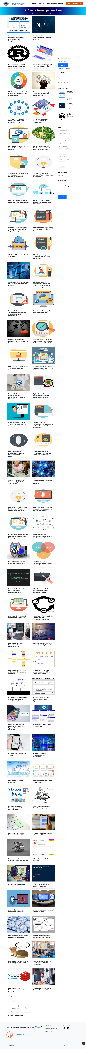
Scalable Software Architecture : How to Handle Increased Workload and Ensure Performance (18, 313)
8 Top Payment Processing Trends (17, 754)
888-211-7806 (48, 1031)
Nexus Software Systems (17, 3)
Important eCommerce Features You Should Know (17, 834)
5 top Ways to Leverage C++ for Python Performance (43, 311)
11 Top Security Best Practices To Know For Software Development (18, 368)
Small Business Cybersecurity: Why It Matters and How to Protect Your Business (18, 175)
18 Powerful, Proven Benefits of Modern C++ (42, 725)
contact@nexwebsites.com (52, 1028)
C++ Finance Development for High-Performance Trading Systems (43, 37)
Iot (59, 153)
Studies (48, 3)
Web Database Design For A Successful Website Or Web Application (42, 202)
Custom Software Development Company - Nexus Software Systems (36, 13)
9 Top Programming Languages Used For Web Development (41, 256)
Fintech (60, 149)
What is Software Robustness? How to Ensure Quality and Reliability (18, 536)
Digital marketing (62, 140)
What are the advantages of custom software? (42, 781)
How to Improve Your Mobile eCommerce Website (42, 834)
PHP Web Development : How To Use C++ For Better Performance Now (42, 120)
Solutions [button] (41, 3)
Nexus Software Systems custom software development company (27, 1045)
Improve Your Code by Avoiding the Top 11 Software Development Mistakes (42, 453)
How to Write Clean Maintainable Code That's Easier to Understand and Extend (16, 454)
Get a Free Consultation (74, 3)
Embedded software (63, 146)
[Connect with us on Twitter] (64, 1028)
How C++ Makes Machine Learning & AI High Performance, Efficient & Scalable (16, 396)
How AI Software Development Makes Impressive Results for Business (43, 481)
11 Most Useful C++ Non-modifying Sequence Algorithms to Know (41, 699)
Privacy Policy (62, 1046)
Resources (54, 3)
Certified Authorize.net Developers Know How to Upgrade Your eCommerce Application (17, 727)
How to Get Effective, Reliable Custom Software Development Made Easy (43, 617)
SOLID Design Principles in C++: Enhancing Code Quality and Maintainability (18, 93)
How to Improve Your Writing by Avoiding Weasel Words (18, 962)
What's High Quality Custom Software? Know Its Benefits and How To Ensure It (42, 509)
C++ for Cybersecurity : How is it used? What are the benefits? (18, 147)
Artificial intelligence (63, 130)
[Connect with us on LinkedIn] (68, 1028)
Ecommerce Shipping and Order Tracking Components (42, 807)
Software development (64, 79)
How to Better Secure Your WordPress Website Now (17, 562)
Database (60, 136)
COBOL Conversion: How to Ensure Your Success (42, 885)
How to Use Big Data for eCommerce (16, 781)
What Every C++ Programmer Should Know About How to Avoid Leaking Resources (17, 699)
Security (64, 153)
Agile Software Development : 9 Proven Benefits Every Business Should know (43, 395)
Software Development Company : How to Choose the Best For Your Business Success (18, 341)
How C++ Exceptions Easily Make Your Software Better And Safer (17, 672)
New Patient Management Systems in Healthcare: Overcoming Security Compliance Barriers (17, 38)
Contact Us (48, 1025)
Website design (62, 166)
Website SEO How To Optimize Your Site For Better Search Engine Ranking (18, 229)
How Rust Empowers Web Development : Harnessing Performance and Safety (17, 66)
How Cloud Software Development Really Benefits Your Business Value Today (42, 536)
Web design (67, 159)
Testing (60, 159)
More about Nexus (35, 1027)
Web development (63, 82)
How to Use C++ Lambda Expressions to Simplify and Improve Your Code (42, 672)
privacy (61, 68)
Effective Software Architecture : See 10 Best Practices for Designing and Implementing (42, 284)
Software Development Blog (57, 13)
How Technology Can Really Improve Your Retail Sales (17, 617)
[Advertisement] (65, 36)
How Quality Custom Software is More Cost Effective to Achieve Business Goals (18, 509)
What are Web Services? (16, 1015)
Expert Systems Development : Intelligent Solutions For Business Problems (43, 93)
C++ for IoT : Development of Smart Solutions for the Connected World (17, 120)
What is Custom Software (16, 884)
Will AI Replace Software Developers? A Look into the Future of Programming (42, 147)
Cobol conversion (62, 133)
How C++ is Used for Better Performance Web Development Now (17, 590)
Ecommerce (61, 76)
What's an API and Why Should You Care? (18, 255)
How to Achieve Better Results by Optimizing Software (18, 936)
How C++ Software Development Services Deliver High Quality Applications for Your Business (43, 425)
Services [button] (34, 3)
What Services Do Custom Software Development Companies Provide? (41, 590)
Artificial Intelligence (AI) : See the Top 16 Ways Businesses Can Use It (18, 283)
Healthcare (67, 149)
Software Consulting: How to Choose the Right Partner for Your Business (17, 481)
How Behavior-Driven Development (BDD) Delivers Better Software (42, 563)
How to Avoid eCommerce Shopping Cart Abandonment (18, 859)
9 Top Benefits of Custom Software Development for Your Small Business (17, 424)
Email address (62, 180)
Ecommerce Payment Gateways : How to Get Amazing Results (15, 807)
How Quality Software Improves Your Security (16, 911)
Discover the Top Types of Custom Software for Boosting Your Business (43, 175)
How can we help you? (64, 186)
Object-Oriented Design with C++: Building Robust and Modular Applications (42, 66)
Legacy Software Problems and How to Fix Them (43, 911)
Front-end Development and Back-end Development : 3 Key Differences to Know (43, 368)
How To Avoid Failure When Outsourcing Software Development (42, 962)
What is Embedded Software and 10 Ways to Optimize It (42, 644)
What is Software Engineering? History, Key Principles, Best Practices (43, 229)
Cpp (69, 133)
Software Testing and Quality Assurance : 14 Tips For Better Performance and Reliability (43, 341)
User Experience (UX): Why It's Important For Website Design (18, 201)
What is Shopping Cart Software (40, 859)
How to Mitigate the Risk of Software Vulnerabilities (42, 989)
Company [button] (60, 3)
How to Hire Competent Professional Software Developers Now (16, 644)
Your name (61, 175)
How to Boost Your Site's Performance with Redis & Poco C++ (17, 989)
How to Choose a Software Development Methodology (42, 936)
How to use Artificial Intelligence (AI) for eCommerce (39, 755)
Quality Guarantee (19, 1034)
